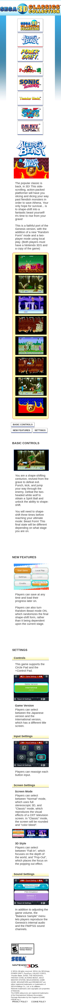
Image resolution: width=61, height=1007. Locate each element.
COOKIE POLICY (38, 1002)
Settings (40, 430)
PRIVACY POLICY (20, 1002)
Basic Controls (23, 424)
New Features (21, 430)
